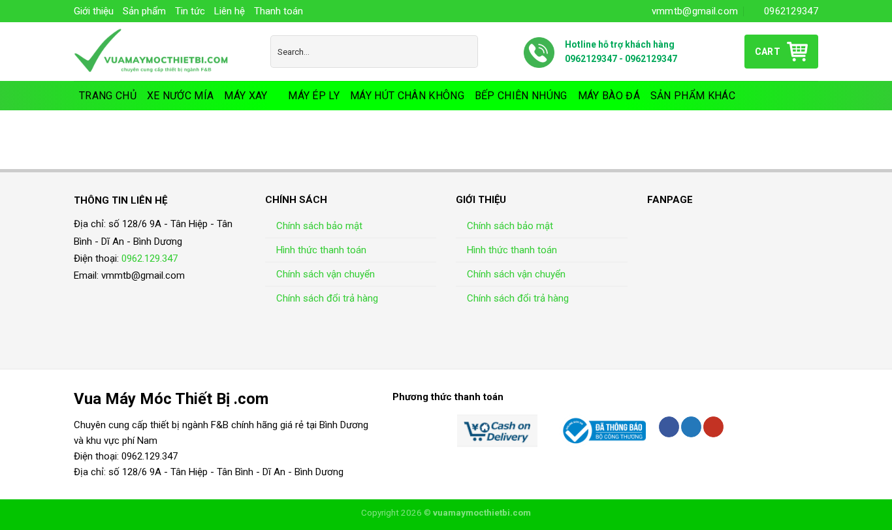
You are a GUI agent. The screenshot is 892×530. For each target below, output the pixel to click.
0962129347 (591, 59)
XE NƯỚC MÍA (180, 95)
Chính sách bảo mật (319, 226)
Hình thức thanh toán (321, 250)
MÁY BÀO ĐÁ (609, 95)
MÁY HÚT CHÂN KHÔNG (407, 95)
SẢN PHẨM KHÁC (692, 95)
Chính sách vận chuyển (325, 274)
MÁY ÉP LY (314, 95)
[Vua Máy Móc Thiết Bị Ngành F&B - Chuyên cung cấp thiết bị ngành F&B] (162, 51)
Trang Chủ (107, 95)
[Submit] (465, 51)
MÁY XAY (245, 95)
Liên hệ (229, 11)
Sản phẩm (144, 11)
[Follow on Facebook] (669, 426)
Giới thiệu (94, 11)
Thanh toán (278, 11)
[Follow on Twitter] (691, 426)
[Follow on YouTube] (713, 426)
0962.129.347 (149, 258)
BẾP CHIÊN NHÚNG (521, 95)
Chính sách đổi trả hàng (327, 298)
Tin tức (190, 11)
